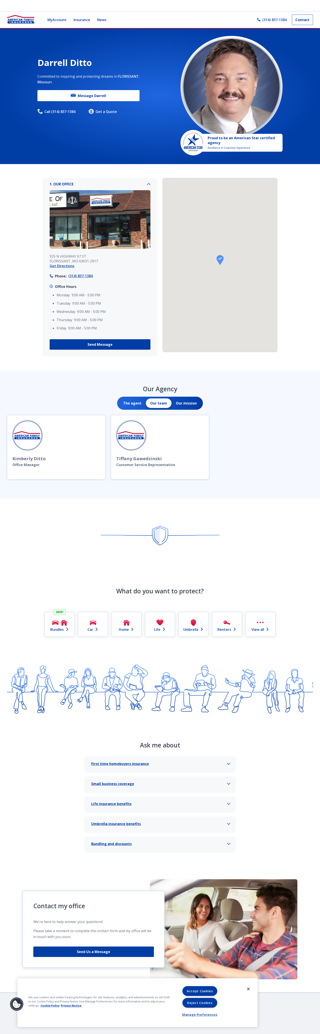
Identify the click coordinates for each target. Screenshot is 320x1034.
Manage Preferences (199, 1014)
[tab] (132, 403)
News (101, 19)
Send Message (100, 344)
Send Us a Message (93, 951)
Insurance (82, 19)
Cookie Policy (50, 1005)
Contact (302, 19)
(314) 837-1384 (274, 19)
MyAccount (57, 19)
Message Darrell (92, 95)
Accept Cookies (200, 991)
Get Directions (62, 266)
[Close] (248, 989)
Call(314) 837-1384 (60, 111)
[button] (220, 260)
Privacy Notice (71, 1005)
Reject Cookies (199, 1003)
